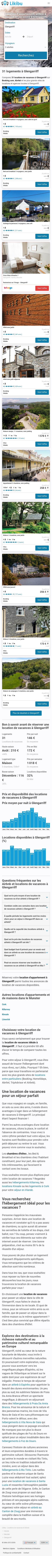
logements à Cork (39, 1186)
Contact (26, 1553)
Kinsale (5, 1014)
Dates (7, 32)
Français (30, 1542)
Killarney (6, 1009)
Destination (10, 22)
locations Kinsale (11, 1186)
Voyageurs (10, 43)
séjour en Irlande (23, 1189)
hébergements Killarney (25, 1182)
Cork (4, 1004)
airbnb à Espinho (20, 1384)
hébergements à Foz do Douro (19, 1441)
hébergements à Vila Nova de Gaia (21, 1422)
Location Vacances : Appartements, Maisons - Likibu (11, 3)
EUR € (43, 1542)
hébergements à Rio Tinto (16, 1469)
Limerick (6, 1019)
